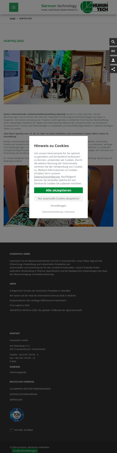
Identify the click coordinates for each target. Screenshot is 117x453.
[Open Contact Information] (113, 60)
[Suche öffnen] (113, 42)
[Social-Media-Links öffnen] (113, 69)
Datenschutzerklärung (47, 176)
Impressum (69, 211)
